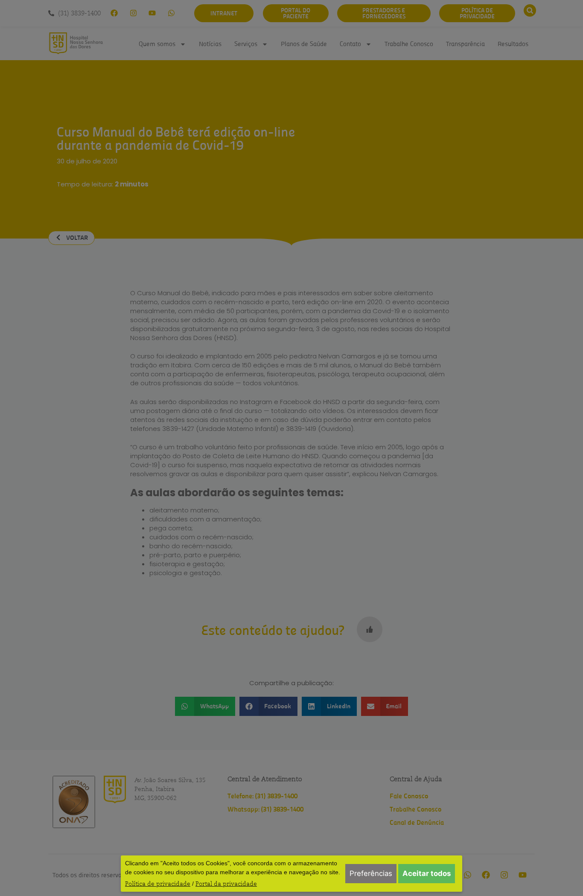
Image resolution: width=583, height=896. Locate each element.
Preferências (371, 873)
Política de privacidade (157, 883)
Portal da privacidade (226, 883)
